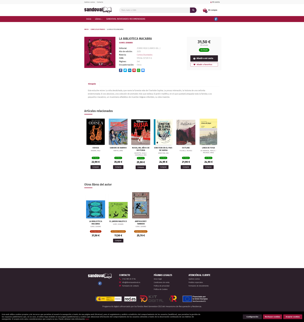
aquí (87, 319)
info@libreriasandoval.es (131, 282)
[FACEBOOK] (216, 19)
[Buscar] (193, 10)
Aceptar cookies (293, 317)
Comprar (95, 167)
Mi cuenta (216, 2)
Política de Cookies (161, 289)
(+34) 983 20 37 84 (129, 279)
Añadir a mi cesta (205, 58)
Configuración (252, 317)
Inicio (86, 29)
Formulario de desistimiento (199, 286)
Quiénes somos (89, 2)
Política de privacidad (161, 286)
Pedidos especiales (196, 282)
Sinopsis (92, 84)
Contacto (100, 2)
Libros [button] (98, 19)
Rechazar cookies (272, 317)
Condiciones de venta (161, 282)
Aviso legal (158, 279)
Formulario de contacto (130, 286)
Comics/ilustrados (97, 29)
